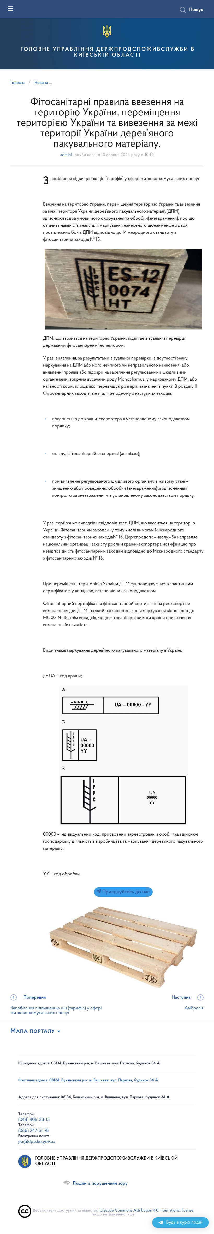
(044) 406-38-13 (34, 1120)
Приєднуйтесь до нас (125, 892)
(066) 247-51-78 (33, 1131)
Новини (41, 83)
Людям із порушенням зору (100, 1183)
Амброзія (188, 1003)
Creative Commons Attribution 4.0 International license (146, 1210)
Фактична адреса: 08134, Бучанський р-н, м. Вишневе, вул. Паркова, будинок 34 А (88, 1080)
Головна (17, 83)
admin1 (66, 155)
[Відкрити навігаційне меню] (10, 8)
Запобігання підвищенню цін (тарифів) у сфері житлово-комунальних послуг (56, 1005)
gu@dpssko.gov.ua (36, 1142)
